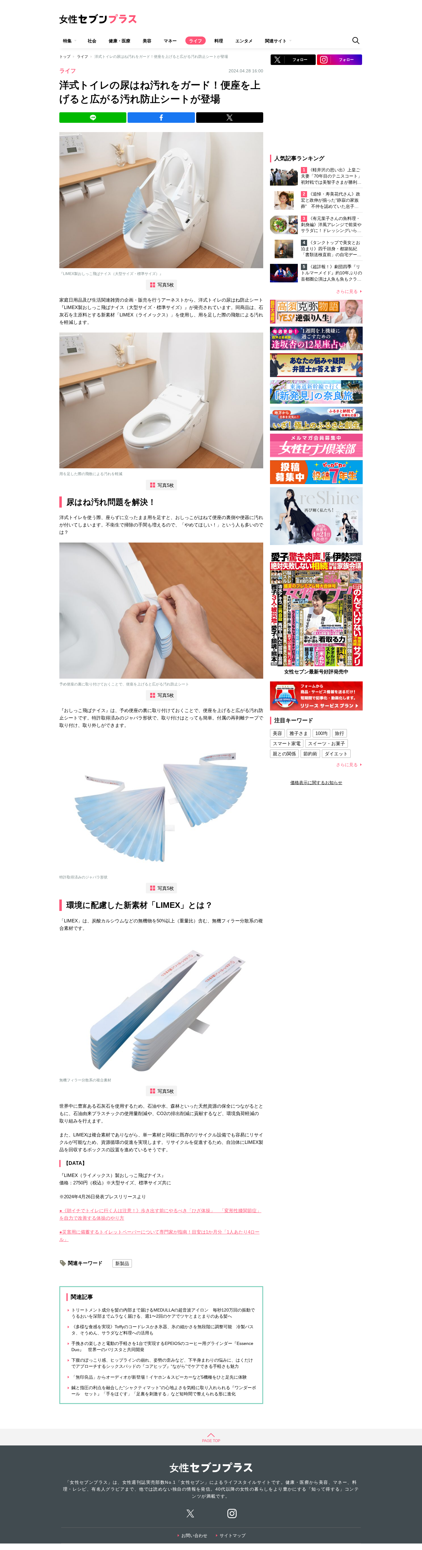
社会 (92, 40)
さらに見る (347, 291)
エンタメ (244, 40)
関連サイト (276, 40)
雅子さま (298, 733)
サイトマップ (233, 1535)
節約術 (310, 753)
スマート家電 (287, 743)
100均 (321, 733)
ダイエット (336, 753)
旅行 (339, 733)
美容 (147, 40)
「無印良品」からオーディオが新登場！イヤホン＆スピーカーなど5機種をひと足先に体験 (159, 1377)
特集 (67, 40)
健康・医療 (119, 40)
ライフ (195, 40)
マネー (170, 40)
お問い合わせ (194, 1535)
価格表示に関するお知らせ (316, 782)
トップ (64, 56)
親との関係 (284, 753)
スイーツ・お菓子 (326, 743)
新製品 (122, 1263)
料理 (218, 40)
